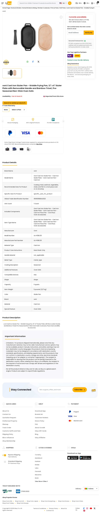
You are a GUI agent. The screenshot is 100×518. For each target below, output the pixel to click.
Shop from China (77, 501)
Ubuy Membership (8, 441)
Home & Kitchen (16, 8)
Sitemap (5, 424)
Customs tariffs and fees (11, 431)
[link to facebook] (33, 62)
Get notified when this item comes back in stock (78, 28)
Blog (36, 434)
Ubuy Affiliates (40, 438)
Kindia (37, 465)
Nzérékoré (38, 458)
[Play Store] (85, 458)
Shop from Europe (22, 503)
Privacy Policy (53, 508)
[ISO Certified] (21, 491)
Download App (40, 411)
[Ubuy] (9, 3)
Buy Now (39, 144)
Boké (36, 478)
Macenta (38, 475)
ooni (4, 11)
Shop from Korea (63, 501)
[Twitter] (94, 509)
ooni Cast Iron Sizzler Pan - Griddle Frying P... (81, 8)
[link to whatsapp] (27, 62)
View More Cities (41, 481)
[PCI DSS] (7, 491)
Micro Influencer (8, 438)
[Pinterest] (84, 511)
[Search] (69, 3)
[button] (78, 3)
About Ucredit (40, 428)
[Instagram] (87, 509)
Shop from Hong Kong (48, 501)
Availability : (6, 96)
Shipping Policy (7, 434)
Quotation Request (9, 418)
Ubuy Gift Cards (40, 431)
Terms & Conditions (39, 508)
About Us (5, 411)
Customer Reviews (41, 418)
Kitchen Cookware (44, 8)
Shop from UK (19, 501)
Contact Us (6, 414)
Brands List (39, 414)
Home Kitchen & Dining (29, 8)
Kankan (37, 461)
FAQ (36, 424)
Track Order (6, 428)
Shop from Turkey (8, 503)
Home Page (6, 8)
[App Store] (73, 458)
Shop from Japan (32, 501)
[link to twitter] (38, 62)
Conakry (38, 455)
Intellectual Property (9, 421)
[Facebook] (84, 509)
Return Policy (39, 421)
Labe (36, 468)
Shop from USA (7, 501)
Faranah (38, 471)
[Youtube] (91, 509)
